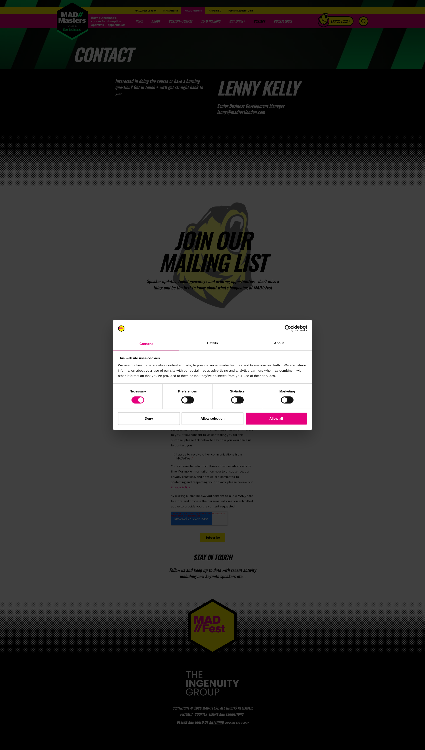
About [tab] (279, 343)
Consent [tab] (146, 344)
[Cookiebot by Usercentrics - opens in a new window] (288, 328)
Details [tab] (212, 343)
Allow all (276, 418)
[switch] (187, 400)
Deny (149, 418)
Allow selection (213, 418)
